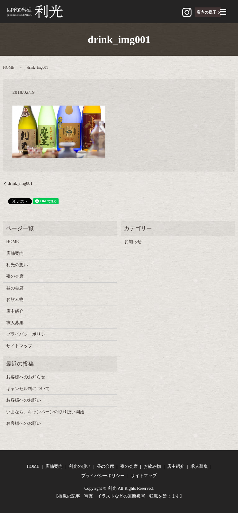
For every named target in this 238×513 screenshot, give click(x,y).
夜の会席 (15, 276)
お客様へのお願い (23, 400)
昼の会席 (15, 288)
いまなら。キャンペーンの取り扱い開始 (45, 412)
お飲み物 (15, 299)
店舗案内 (15, 253)
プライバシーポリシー (28, 334)
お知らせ (133, 241)
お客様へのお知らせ (25, 377)
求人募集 (15, 322)
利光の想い (17, 265)
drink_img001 (20, 183)
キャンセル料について (28, 388)
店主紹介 (15, 311)
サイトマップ (19, 346)
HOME (8, 67)
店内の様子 (206, 12)
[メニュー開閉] (223, 12)
